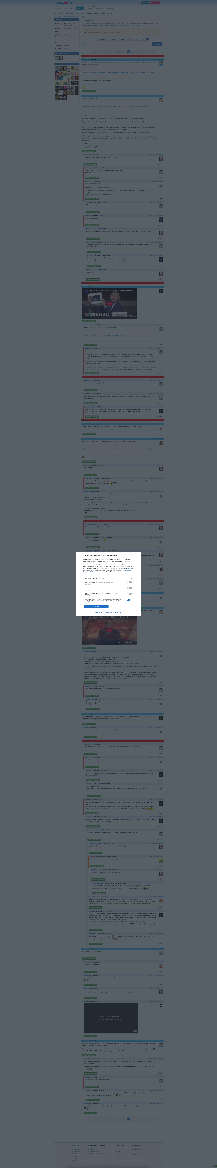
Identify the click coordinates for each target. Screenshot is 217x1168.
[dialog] (108, 584)
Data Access (108, 612)
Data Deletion (99, 612)
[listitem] (108, 578)
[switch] (129, 582)
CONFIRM (96, 606)
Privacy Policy (118, 612)
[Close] (137, 555)
